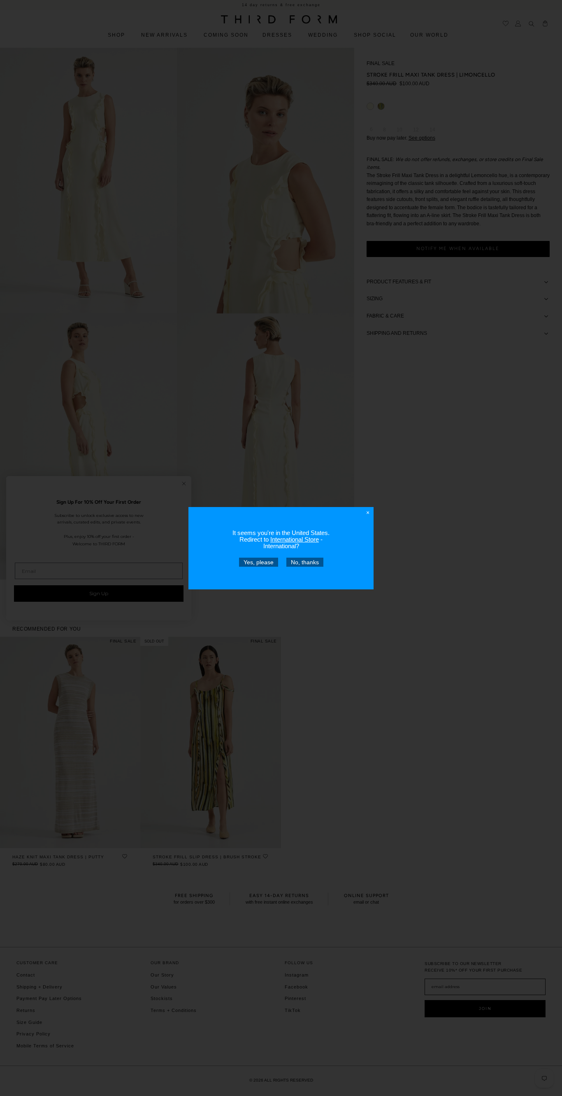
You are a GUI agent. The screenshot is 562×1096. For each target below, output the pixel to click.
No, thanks (305, 562)
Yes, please (259, 562)
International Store (294, 538)
